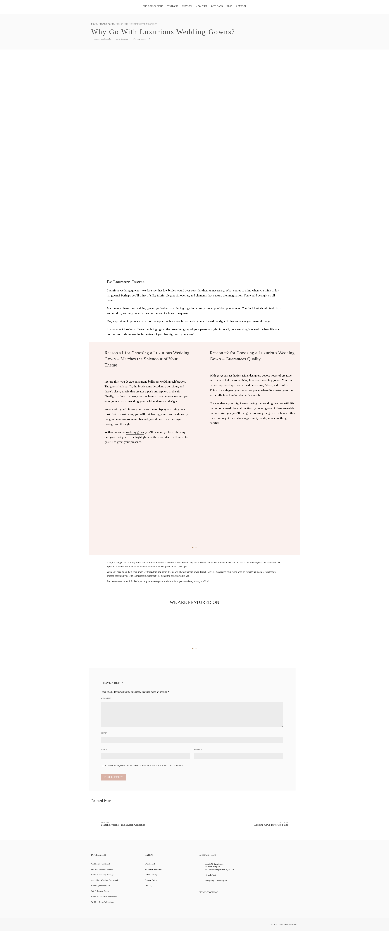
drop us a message (152, 581)
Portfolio (173, 6)
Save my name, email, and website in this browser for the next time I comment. (145, 766)
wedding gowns (129, 290)
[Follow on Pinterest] (123, 925)
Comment (106, 698)
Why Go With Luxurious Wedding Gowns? (163, 32)
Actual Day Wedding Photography (105, 880)
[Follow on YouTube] (105, 925)
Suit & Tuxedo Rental (100, 891)
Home (94, 24)
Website (198, 749)
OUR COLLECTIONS (153, 6)
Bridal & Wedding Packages (102, 875)
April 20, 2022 (122, 39)
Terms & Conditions (153, 869)
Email (104, 749)
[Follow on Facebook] (94, 925)
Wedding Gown (106, 24)
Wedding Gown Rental (100, 864)
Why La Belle (150, 864)
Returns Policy (151, 875)
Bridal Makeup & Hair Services (104, 896)
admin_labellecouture (103, 39)
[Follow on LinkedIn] (111, 925)
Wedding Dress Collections (102, 902)
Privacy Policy (151, 880)
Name (104, 733)
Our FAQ (148, 886)
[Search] (380, 6)
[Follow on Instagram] (117, 925)
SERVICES (187, 6)
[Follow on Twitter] (100, 925)
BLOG (229, 6)
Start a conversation (116, 581)
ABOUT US (201, 6)
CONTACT (241, 6)
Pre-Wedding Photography (102, 869)
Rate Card (217, 6)
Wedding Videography (100, 886)
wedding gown (135, 432)
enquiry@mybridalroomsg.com (216, 880)
